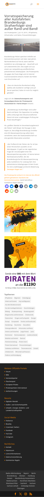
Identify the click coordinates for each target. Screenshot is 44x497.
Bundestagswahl (29, 311)
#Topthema (33, 33)
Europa (7, 321)
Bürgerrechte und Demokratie (14, 315)
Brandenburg (12, 476)
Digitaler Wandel (12, 401)
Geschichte (17, 325)
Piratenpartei (12, 33)
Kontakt (8, 447)
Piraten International (11, 345)
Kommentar (8, 335)
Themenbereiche (26, 348)
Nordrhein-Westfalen (27, 481)
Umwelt (36, 348)
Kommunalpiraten (19, 335)
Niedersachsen (11, 481)
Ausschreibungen (29, 308)
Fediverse (9, 421)
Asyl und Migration (24, 301)
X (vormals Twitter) (12, 427)
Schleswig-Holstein (28, 486)
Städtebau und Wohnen (12, 348)
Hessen (9, 478)
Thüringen (21, 488)
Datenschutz (9, 318)
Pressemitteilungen (29, 35)
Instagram (9, 437)
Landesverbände (32, 335)
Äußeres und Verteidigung (13, 355)
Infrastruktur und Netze (12, 35)
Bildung (7, 311)
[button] (7, 186)
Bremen (22, 476)
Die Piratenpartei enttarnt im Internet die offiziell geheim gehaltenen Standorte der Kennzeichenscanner (22, 177)
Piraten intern (23, 342)
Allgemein (17, 298)
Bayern (26, 473)
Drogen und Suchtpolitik (22, 318)
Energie (33, 318)
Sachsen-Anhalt (12, 486)
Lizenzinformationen (13, 454)
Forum (8, 372)
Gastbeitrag (8, 325)
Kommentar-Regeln (13, 460)
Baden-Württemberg (13, 473)
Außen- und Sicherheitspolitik (16, 405)
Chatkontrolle (29, 315)
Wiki (7, 375)
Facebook (9, 430)
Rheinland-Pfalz (12, 483)
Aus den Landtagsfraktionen (13, 308)
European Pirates (12, 385)
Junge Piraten (25, 331)
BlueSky (8, 424)
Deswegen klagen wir (14, 169)
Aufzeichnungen (12, 391)
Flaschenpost (10, 381)
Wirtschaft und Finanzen (22, 352)
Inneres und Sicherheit (12, 331)
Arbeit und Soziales (11, 301)
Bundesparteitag (17, 311)
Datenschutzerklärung (14, 457)
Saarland (23, 483)
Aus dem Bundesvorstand (13, 305)
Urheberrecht (9, 352)
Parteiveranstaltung (11, 342)
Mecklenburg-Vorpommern (25, 478)
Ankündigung (26, 298)
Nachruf (22, 338)
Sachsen (33, 483)
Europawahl (15, 321)
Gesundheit (26, 325)
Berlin (34, 473)
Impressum (10, 450)
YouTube (9, 434)
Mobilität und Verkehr (11, 338)
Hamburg (31, 476)
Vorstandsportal (11, 378)
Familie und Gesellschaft (28, 321)
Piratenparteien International (16, 388)
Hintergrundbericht (11, 328)
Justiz (32, 331)
